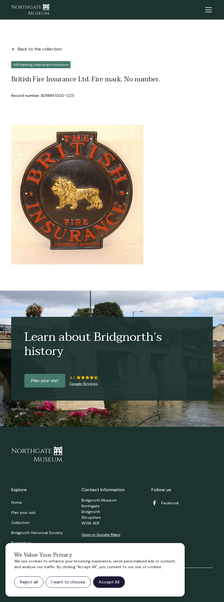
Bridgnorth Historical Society (37, 532)
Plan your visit (44, 380)
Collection (20, 522)
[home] (30, 10)
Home (16, 502)
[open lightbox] (77, 194)
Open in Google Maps (100, 534)
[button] (207, 9)
